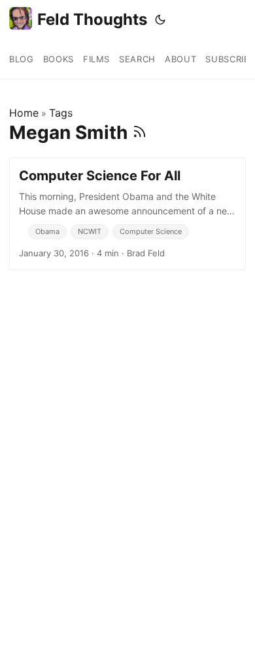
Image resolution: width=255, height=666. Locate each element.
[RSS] (139, 132)
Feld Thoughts (92, 19)
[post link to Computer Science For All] (127, 213)
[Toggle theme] (160, 19)
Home (24, 112)
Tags (61, 112)
